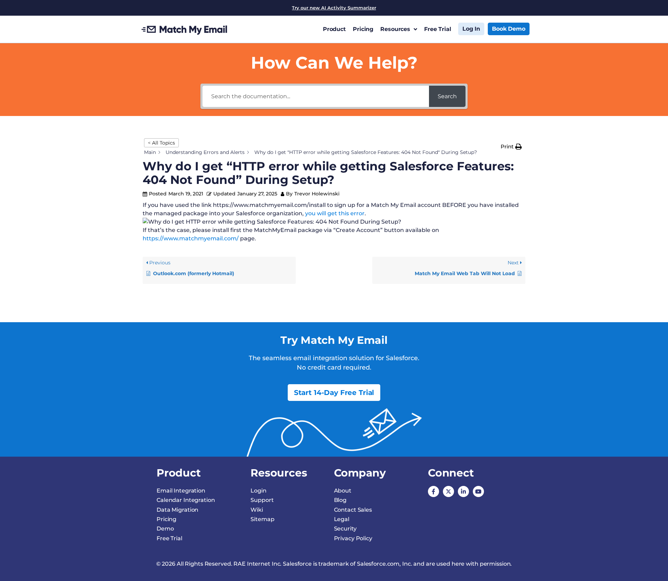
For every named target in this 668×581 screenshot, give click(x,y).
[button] (511, 147)
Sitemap (262, 519)
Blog (340, 500)
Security (345, 528)
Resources (395, 29)
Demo (165, 528)
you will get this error (335, 213)
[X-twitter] (448, 491)
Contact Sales (353, 509)
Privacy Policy (353, 538)
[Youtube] (478, 491)
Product (334, 29)
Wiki (256, 509)
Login (258, 490)
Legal (341, 519)
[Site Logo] (184, 29)
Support (261, 500)
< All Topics (161, 143)
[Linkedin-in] (463, 491)
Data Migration (177, 509)
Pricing (363, 29)
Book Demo (508, 28)
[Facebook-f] (433, 491)
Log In (471, 28)
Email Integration (181, 490)
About (342, 490)
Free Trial (437, 29)
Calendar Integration (186, 500)
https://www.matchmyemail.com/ (191, 238)
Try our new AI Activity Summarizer (334, 7)
